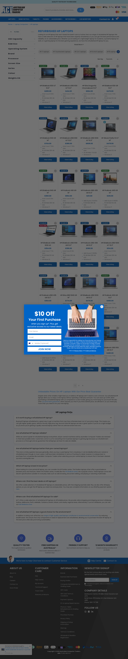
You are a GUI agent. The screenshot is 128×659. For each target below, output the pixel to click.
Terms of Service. (91, 351)
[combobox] (31, 343)
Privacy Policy (78, 351)
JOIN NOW (44, 349)
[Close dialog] (101, 306)
